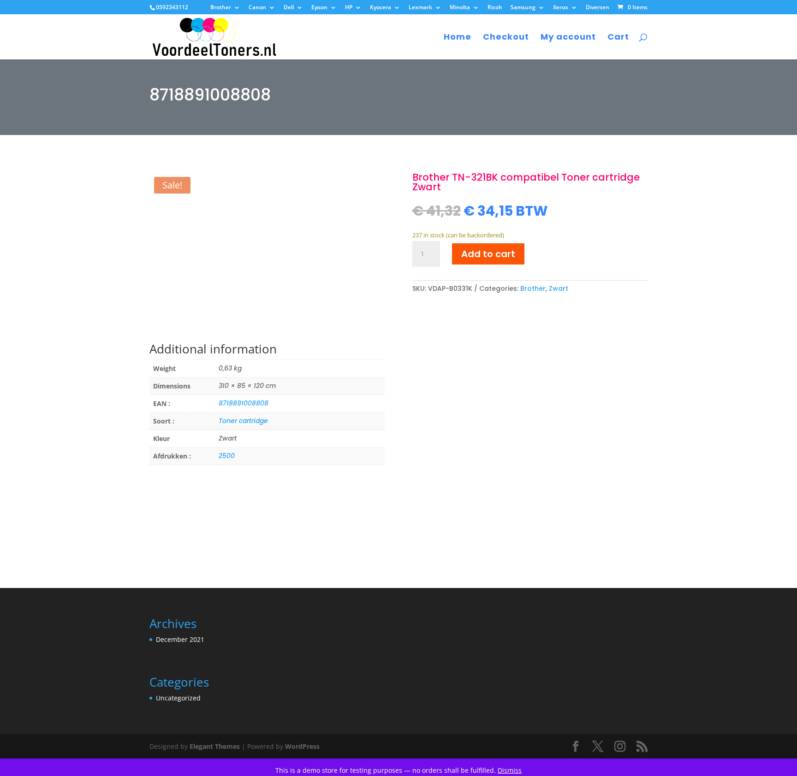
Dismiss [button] (510, 770)
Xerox (560, 8)
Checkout (506, 38)
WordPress (302, 746)
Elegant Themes (215, 746)
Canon (257, 8)
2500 (227, 455)
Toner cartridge (243, 420)
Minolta (460, 8)
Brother (220, 8)
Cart (618, 38)
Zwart (558, 288)
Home (457, 38)
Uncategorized (178, 698)
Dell (289, 8)
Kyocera (380, 8)
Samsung (523, 8)
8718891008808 (243, 403)
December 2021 (180, 639)
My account (568, 38)
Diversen (597, 8)
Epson (319, 8)
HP (348, 8)
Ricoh (495, 8)
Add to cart (488, 253)
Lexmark (420, 8)
